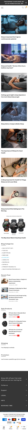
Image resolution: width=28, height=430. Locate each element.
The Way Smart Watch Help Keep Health (13, 238)
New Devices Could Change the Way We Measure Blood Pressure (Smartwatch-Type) (17, 297)
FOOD (5, 250)
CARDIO (5, 259)
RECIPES (5, 262)
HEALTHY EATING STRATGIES (11, 269)
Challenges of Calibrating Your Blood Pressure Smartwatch (18, 289)
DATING (5, 264)
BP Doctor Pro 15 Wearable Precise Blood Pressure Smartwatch (17, 322)
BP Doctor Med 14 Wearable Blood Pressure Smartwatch (17, 313)
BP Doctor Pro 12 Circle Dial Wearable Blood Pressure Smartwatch (15, 331)
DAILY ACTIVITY (7, 248)
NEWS (5, 255)
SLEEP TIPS (6, 252)
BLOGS (5, 257)
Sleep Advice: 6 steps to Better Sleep (12, 124)
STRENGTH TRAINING (9, 266)
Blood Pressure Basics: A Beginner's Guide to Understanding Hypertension (18, 281)
